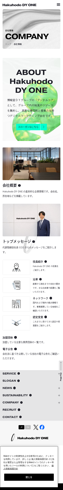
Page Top (61, 377)
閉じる (29, 477)
